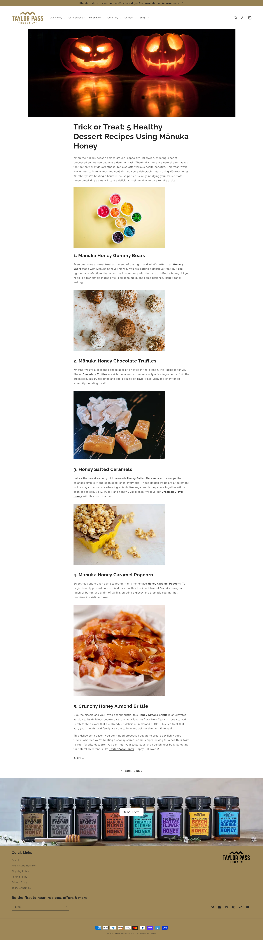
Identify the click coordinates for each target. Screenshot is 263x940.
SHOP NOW (131, 811)
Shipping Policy (20, 871)
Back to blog (133, 770)
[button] (57, 17)
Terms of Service (21, 888)
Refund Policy (19, 876)
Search (16, 860)
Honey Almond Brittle (153, 714)
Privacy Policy (19, 882)
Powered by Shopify (147, 934)
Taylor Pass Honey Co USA (126, 934)
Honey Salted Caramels (143, 478)
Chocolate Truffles (94, 374)
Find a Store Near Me (24, 865)
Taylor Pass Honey (121, 749)
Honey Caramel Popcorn (164, 583)
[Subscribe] (65, 907)
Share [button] (80, 758)
